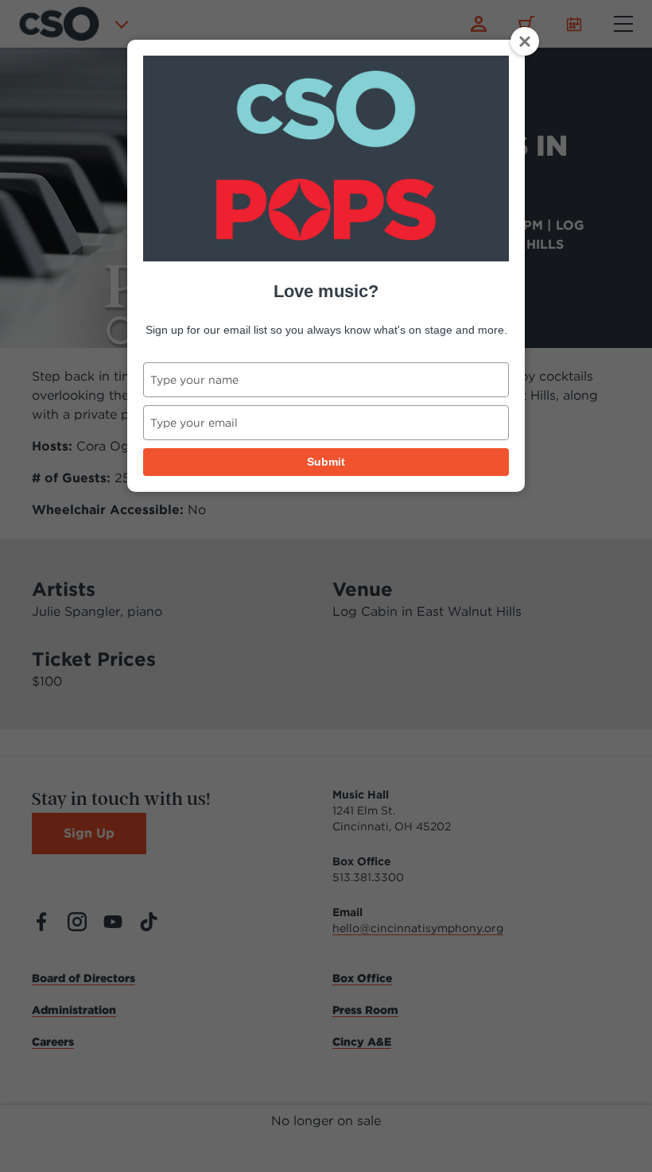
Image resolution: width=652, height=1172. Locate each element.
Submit (326, 461)
